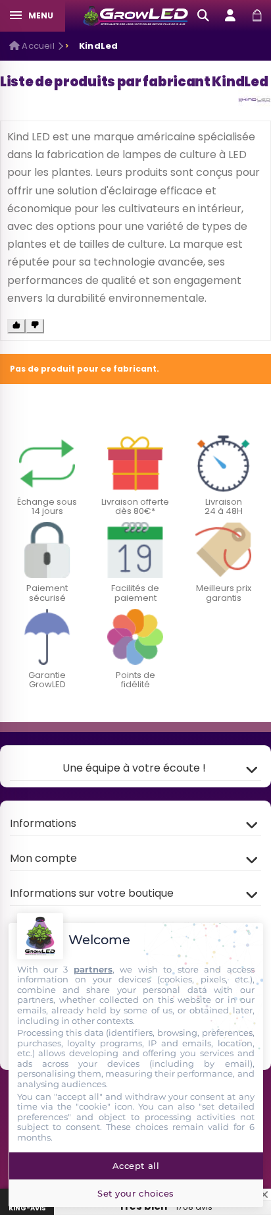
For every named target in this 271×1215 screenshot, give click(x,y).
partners (93, 969)
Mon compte (43, 858)
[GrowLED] (136, 15)
